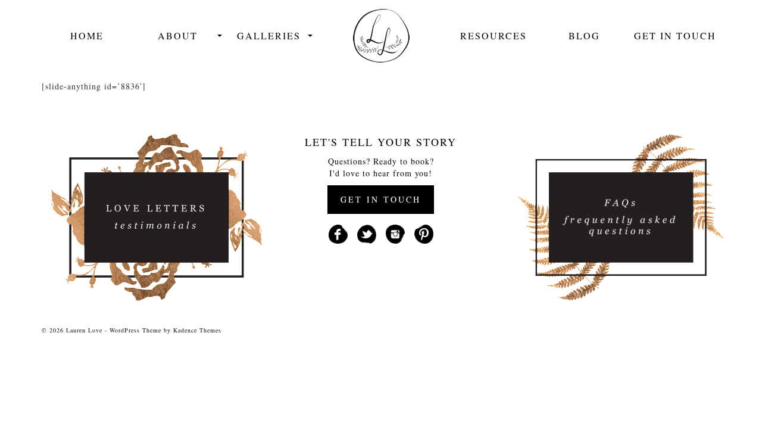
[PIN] (424, 232)
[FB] (338, 232)
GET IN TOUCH (381, 199)
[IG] (395, 232)
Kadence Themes (197, 330)
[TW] (366, 232)
